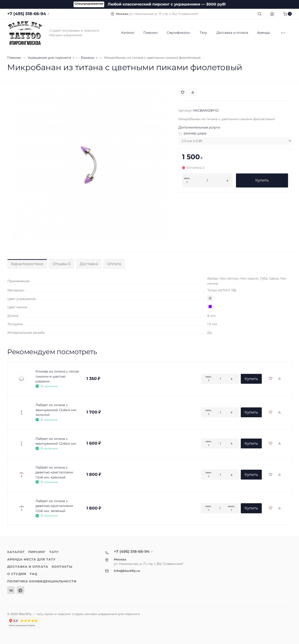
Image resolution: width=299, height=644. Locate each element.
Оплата (114, 264)
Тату (54, 552)
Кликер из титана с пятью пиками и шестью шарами (57, 376)
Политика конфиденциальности (41, 581)
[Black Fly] (24, 32)
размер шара (195, 133)
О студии (16, 574)
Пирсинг (37, 552)
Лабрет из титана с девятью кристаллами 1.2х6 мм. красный (54, 472)
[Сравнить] (279, 378)
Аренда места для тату (31, 559)
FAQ (33, 574)
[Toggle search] (259, 14)
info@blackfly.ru (127, 571)
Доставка (89, 264)
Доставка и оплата (27, 566)
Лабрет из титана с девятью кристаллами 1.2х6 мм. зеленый (54, 506)
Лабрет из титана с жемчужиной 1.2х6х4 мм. (56, 441)
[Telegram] (20, 590)
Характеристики (27, 264)
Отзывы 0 (61, 264)
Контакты (62, 566)
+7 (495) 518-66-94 (26, 13)
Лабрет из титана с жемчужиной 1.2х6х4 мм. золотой (56, 410)
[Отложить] (270, 378)
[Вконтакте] (11, 590)
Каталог (16, 552)
